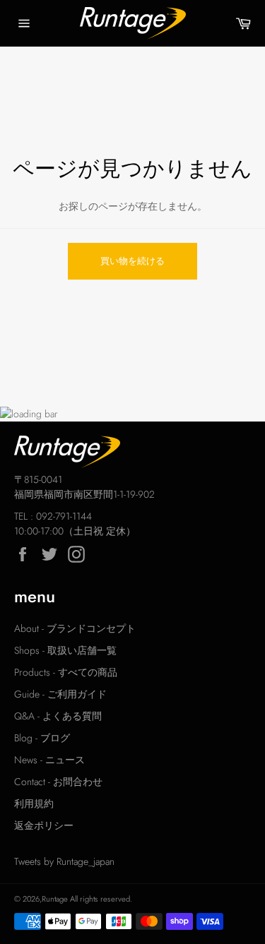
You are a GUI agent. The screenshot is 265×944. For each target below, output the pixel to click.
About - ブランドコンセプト (75, 628)
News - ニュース (49, 760)
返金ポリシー (43, 825)
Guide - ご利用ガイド (60, 694)
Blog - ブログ (42, 738)
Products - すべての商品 (65, 672)
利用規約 (34, 803)
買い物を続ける (132, 261)
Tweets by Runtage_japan (64, 861)
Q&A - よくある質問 (58, 716)
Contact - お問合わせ (58, 782)
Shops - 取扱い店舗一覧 (65, 650)
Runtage (55, 898)
